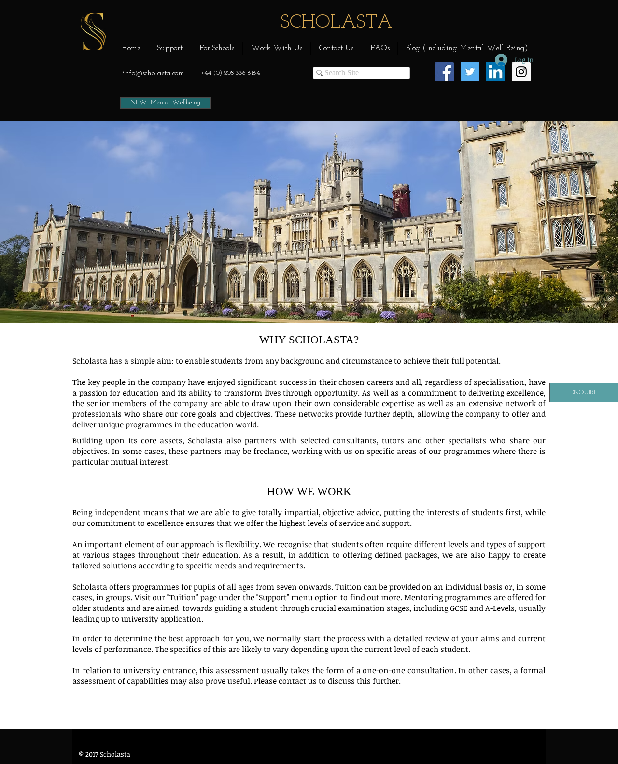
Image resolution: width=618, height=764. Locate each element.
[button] (170, 48)
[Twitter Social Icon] (470, 71)
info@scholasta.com (153, 73)
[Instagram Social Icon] (521, 71)
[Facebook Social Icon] (444, 71)
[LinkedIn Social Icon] (495, 71)
